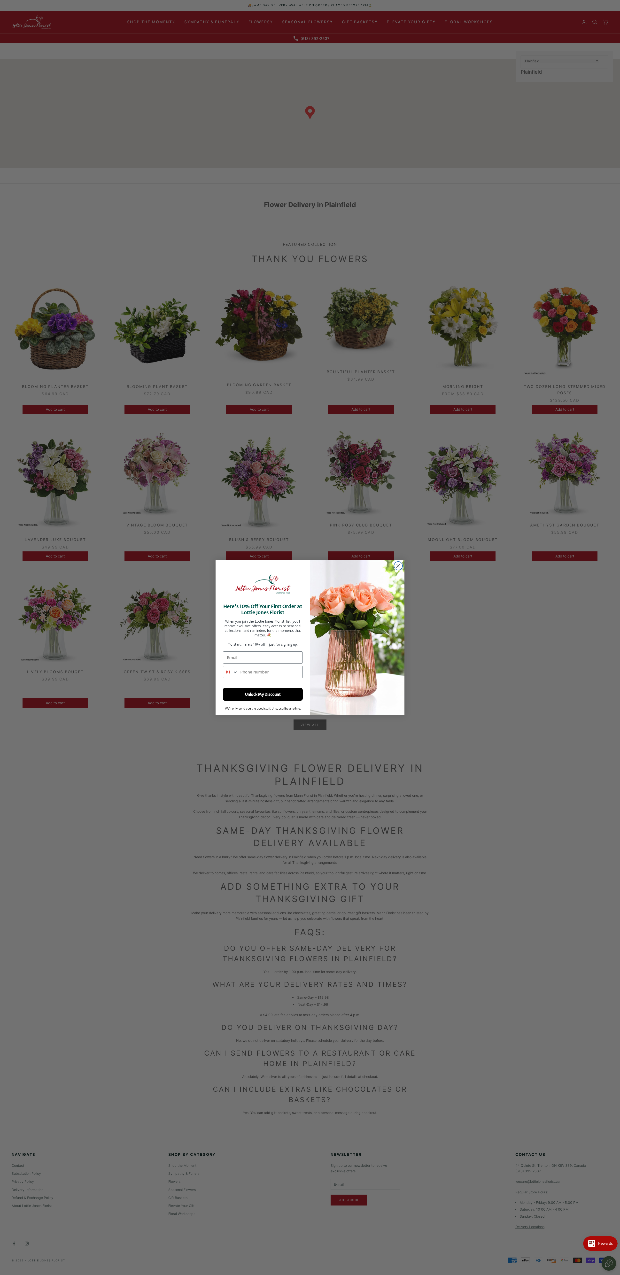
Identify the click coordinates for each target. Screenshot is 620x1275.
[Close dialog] (398, 566)
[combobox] (230, 672)
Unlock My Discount (263, 694)
